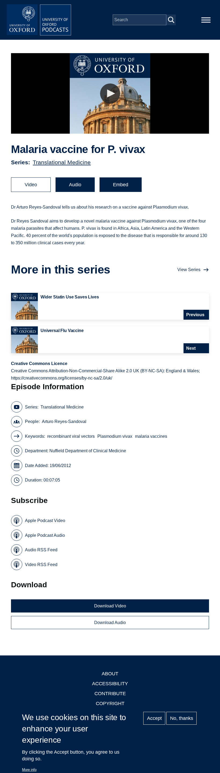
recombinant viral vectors (71, 436)
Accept (154, 718)
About (110, 673)
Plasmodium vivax (114, 436)
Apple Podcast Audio (45, 535)
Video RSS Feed (41, 564)
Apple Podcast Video (45, 520)
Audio (75, 184)
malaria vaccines (151, 436)
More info (29, 770)
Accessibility (110, 683)
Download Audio (110, 622)
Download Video (110, 606)
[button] (110, 93)
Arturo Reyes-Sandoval (64, 421)
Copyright (110, 703)
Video (31, 184)
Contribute (110, 693)
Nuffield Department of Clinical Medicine (87, 451)
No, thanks (181, 718)
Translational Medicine (62, 162)
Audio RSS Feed (41, 550)
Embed (120, 184)
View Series (188, 269)
